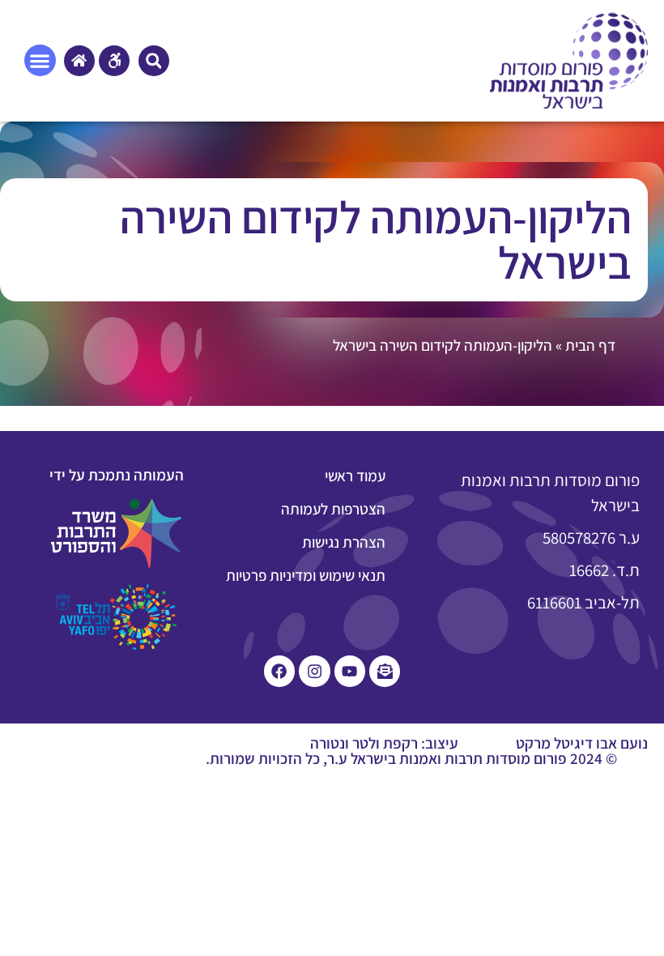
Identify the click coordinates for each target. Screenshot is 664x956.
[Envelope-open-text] (384, 670)
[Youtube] (349, 670)
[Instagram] (314, 670)
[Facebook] (279, 670)
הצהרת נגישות (343, 542)
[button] (153, 60)
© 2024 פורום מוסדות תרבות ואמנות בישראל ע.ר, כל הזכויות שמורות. (411, 758)
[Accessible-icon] (114, 60)
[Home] (79, 60)
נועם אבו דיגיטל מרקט (582, 742)
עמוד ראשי (355, 475)
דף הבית (590, 345)
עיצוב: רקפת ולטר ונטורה (384, 742)
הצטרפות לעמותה (333, 509)
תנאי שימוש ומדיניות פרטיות (305, 575)
